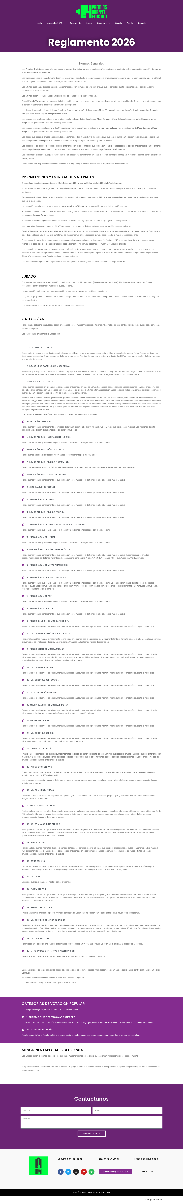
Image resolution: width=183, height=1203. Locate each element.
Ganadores (102, 23)
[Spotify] (91, 1172)
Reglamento (75, 23)
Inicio (39, 23)
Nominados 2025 (54, 23)
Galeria (118, 23)
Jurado (89, 23)
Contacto (142, 23)
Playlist (130, 23)
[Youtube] (84, 1172)
